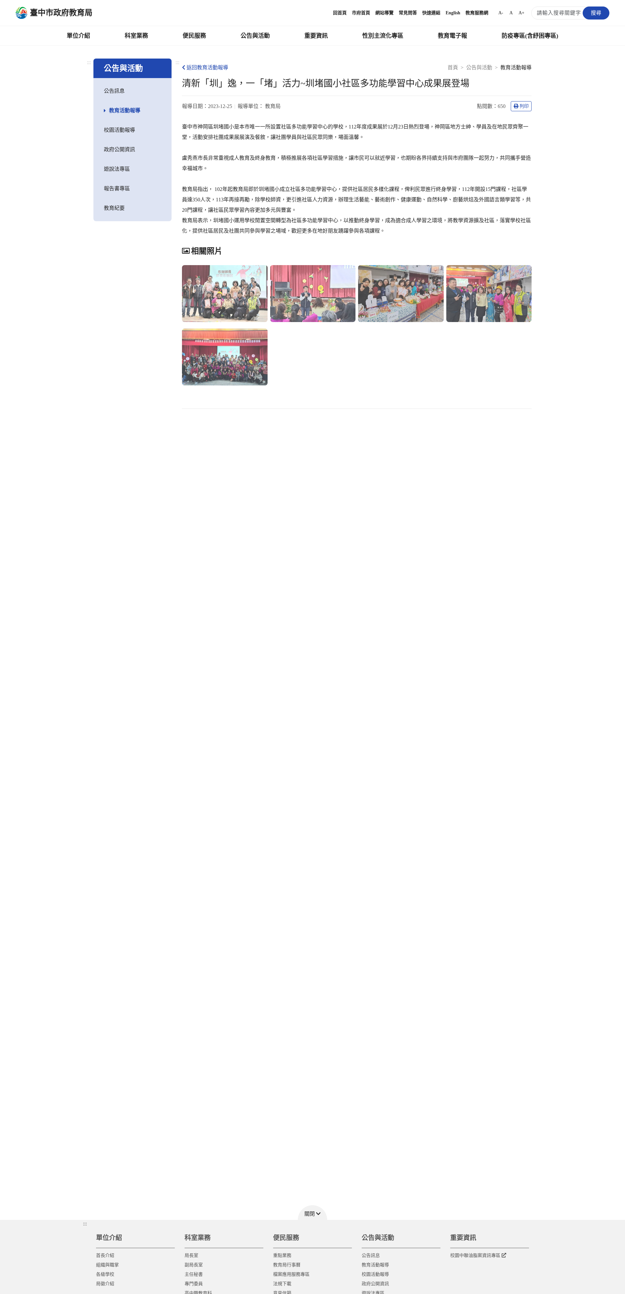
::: (89, 62)
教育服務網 (476, 12)
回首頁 (340, 12)
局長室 (191, 1255)
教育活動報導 (124, 110)
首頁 (453, 67)
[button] (312, 1212)
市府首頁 (361, 12)
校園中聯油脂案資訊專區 (475, 1255)
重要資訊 (316, 36)
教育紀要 (114, 208)
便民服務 (194, 36)
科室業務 (136, 36)
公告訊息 (114, 91)
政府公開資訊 (119, 149)
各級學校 (105, 1274)
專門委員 (194, 1283)
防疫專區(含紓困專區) (530, 36)
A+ (521, 12)
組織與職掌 (107, 1264)
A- (500, 12)
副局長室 (194, 1264)
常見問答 (408, 12)
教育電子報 (452, 36)
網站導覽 (384, 12)
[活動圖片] (225, 293)
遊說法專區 (117, 169)
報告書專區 (117, 188)
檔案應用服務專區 (291, 1274)
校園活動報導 (119, 130)
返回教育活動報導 (207, 67)
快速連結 (431, 12)
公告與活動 (255, 36)
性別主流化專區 (382, 36)
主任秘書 (194, 1274)
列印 (524, 106)
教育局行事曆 (286, 1264)
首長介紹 (105, 1255)
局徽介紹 (105, 1283)
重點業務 (282, 1255)
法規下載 (282, 1283)
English (453, 12)
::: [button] (85, 1223)
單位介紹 (78, 36)
